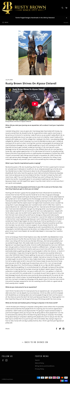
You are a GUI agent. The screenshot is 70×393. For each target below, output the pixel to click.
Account (66, 22)
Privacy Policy (39, 369)
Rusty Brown (9, 379)
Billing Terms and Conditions (44, 366)
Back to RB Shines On (36, 342)
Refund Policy (39, 363)
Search (37, 360)
